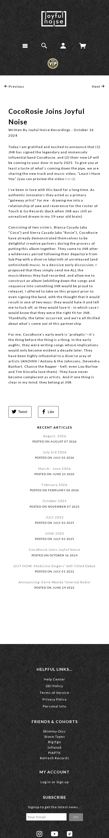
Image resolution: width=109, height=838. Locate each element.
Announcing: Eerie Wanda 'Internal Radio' (54, 582)
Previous (16, 86)
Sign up (62, 782)
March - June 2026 (54, 468)
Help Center (54, 679)
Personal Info (54, 706)
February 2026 (54, 485)
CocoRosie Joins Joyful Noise (54, 549)
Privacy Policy (54, 699)
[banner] (53, 18)
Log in (46, 782)
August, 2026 (54, 436)
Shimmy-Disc (54, 731)
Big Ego (54, 742)
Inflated (54, 747)
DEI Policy (54, 686)
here (69, 179)
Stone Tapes (54, 736)
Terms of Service (54, 692)
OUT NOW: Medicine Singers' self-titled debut (54, 566)
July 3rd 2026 (55, 452)
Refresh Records (54, 758)
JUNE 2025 (54, 533)
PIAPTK (54, 753)
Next (96, 86)
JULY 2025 (55, 517)
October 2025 (54, 501)
